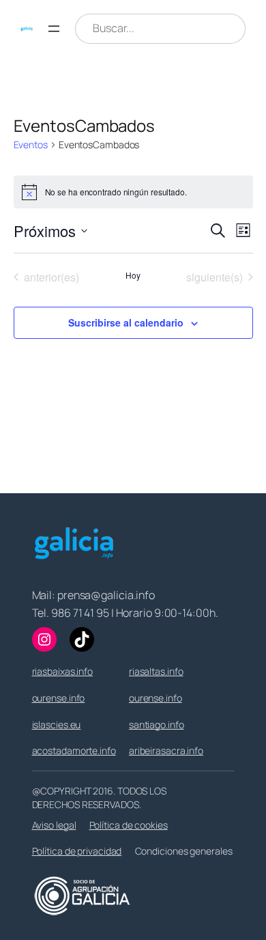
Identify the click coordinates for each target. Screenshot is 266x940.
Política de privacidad (77, 850)
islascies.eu (56, 724)
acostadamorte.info (74, 750)
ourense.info (58, 697)
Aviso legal (54, 824)
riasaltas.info (156, 671)
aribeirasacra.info (166, 750)
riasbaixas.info (62, 671)
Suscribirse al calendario (125, 322)
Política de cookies (128, 824)
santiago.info (156, 724)
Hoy (133, 275)
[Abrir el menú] (54, 28)
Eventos (31, 144)
